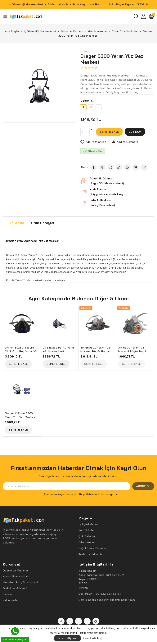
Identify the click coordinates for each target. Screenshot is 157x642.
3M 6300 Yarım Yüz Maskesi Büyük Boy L (132, 349)
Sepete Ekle (18, 364)
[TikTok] (119, 167)
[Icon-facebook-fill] (61, 621)
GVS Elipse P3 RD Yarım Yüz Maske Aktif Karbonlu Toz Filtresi (58, 350)
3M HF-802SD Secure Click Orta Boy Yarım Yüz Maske (21, 350)
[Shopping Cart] (151, 16)
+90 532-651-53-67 (108, 593)
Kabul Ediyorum (67, 638)
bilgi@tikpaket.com (122, 600)
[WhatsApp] (127, 167)
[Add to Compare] (39, 317)
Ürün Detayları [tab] (43, 223)
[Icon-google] (95, 621)
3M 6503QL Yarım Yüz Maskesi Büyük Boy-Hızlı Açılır (97, 350)
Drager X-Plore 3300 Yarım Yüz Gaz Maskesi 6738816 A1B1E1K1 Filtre (21, 416)
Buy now (135, 131)
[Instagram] (110, 167)
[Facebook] (93, 167)
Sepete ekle (109, 131)
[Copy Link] (144, 167)
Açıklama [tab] (16, 223)
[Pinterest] (135, 167)
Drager (84, 51)
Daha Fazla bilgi (93, 638)
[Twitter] (102, 167)
